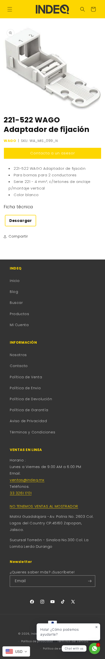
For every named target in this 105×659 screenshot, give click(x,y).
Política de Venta (26, 377)
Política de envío (55, 648)
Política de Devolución (31, 399)
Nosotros (18, 354)
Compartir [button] (18, 236)
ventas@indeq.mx (27, 479)
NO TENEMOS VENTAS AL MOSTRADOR (44, 506)
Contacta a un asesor (52, 153)
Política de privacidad (37, 641)
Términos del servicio (72, 641)
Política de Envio (25, 388)
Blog (14, 291)
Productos (19, 313)
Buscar (16, 302)
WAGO (10, 140)
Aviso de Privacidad (28, 421)
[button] (9, 9)
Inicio (15, 280)
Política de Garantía (29, 410)
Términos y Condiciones (32, 432)
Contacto (19, 365)
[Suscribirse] (89, 581)
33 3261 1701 (21, 493)
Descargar (20, 220)
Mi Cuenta (19, 324)
